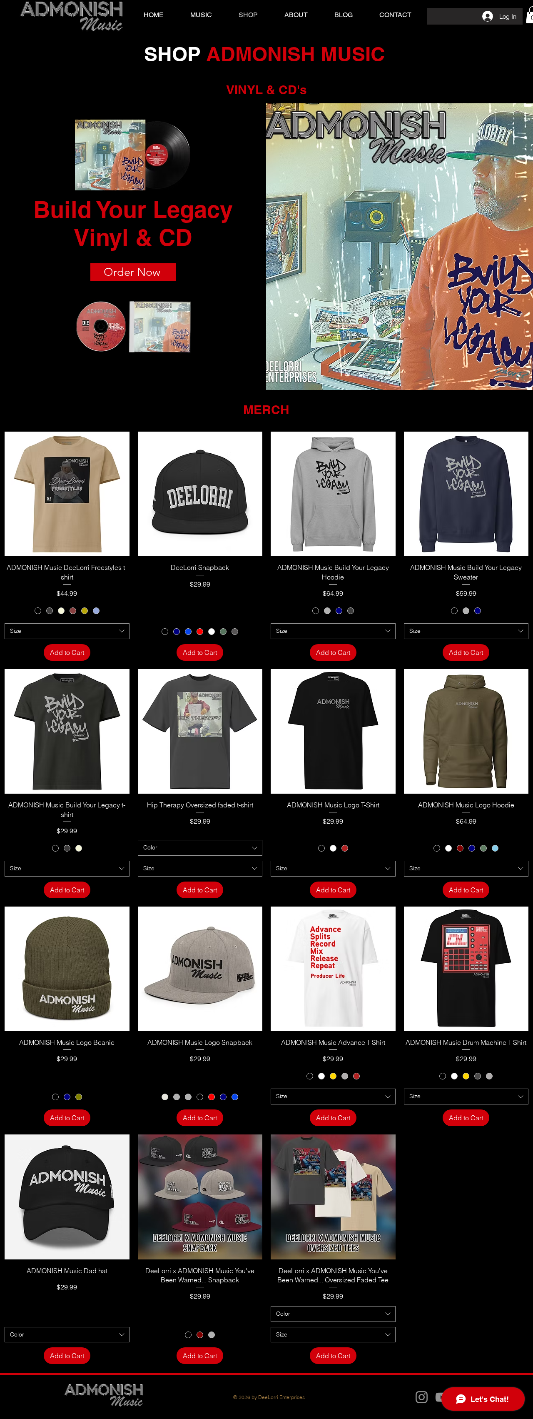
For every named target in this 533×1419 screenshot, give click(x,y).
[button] (201, 15)
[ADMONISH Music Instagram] (421, 1397)
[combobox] (67, 631)
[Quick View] (67, 494)
